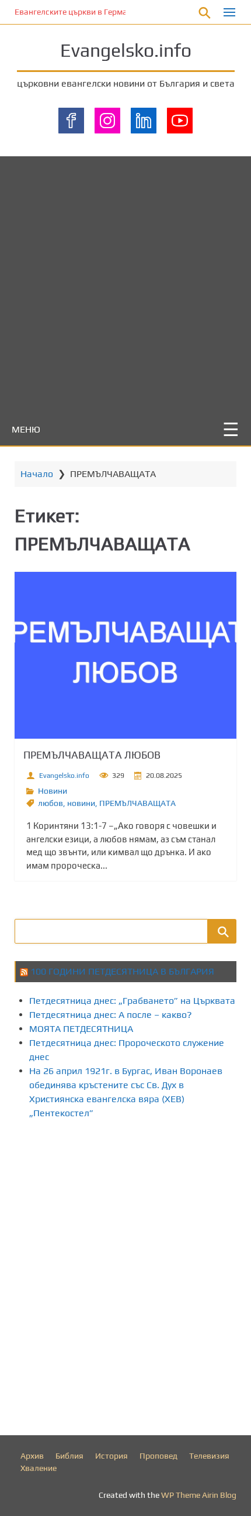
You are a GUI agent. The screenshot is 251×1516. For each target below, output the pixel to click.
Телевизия (209, 1455)
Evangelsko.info (125, 50)
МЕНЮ (26, 429)
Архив (32, 1455)
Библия (69, 1455)
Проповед (158, 1455)
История (111, 1455)
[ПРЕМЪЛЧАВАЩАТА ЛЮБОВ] (125, 655)
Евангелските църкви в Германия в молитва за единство (123, 11)
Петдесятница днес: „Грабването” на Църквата (132, 1000)
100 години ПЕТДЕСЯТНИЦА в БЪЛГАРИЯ (122, 971)
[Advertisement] (125, 282)
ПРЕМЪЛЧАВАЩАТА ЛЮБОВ (92, 755)
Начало (36, 473)
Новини (52, 790)
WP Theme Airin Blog (198, 1495)
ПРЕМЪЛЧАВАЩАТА (137, 803)
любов (50, 803)
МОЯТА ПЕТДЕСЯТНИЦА (81, 1028)
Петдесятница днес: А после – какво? (110, 1014)
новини (81, 803)
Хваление (38, 1468)
